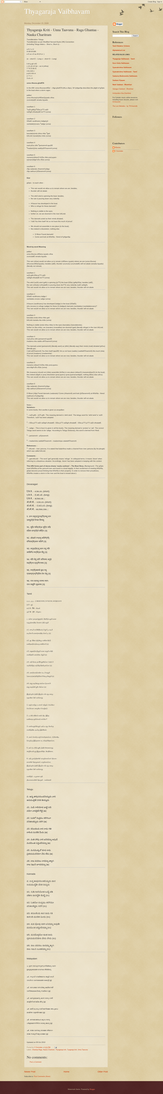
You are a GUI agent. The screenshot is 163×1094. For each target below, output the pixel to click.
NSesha (117, 147)
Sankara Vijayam (119, 80)
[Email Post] (55, 1047)
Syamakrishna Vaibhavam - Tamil (125, 72)
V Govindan (119, 151)
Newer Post (29, 1072)
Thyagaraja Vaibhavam (57, 11)
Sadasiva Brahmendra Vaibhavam (125, 76)
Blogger (92, 1089)
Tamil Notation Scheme (121, 46)
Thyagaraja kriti (61, 1050)
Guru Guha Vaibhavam (121, 63)
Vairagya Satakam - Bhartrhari (123, 89)
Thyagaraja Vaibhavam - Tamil (124, 59)
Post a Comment (35, 1062)
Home (66, 1072)
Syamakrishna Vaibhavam (122, 67)
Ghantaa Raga (37, 1050)
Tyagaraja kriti (72, 1050)
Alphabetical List (119, 50)
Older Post (103, 1072)
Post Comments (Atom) (42, 1076)
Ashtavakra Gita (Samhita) (122, 93)
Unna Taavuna (83, 1050)
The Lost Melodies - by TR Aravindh (125, 106)
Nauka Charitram (49, 1050)
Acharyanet (116, 102)
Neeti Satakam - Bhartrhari (122, 85)
